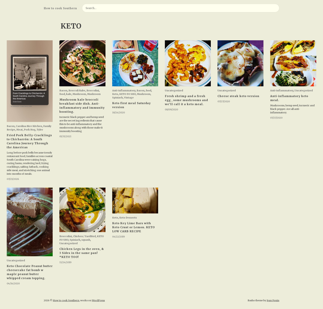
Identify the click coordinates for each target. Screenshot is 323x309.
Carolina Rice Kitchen (29, 126)
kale (68, 94)
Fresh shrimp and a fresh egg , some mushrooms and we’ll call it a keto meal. (186, 100)
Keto (115, 94)
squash (85, 239)
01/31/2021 (65, 136)
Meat (19, 129)
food (62, 94)
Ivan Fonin (273, 300)
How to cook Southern (60, 8)
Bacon (11, 126)
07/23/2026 (13, 179)
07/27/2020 (224, 101)
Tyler (40, 129)
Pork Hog (29, 129)
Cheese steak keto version (238, 96)
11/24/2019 (65, 262)
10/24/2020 (118, 112)
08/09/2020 (171, 109)
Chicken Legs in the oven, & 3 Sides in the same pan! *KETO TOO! (81, 253)
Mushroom (79, 94)
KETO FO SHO (127, 94)
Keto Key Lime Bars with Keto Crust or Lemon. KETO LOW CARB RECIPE (133, 227)
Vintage (129, 97)
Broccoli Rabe (76, 90)
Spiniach (117, 97)
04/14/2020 (13, 283)
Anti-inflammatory (123, 90)
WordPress (98, 300)
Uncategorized (174, 90)
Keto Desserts (128, 217)
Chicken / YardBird (84, 236)
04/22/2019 (118, 236)
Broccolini (92, 90)
